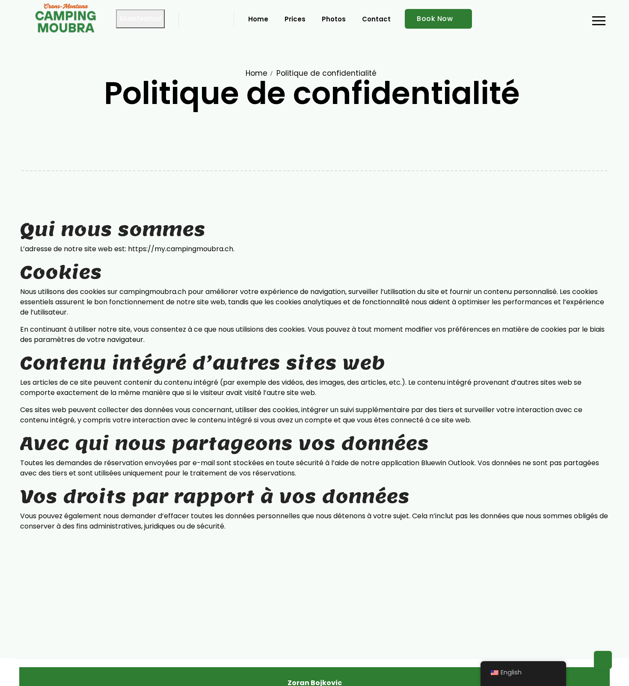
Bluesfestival (140, 19)
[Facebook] (188, 19)
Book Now (435, 19)
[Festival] (215, 19)
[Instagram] (202, 19)
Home (256, 73)
